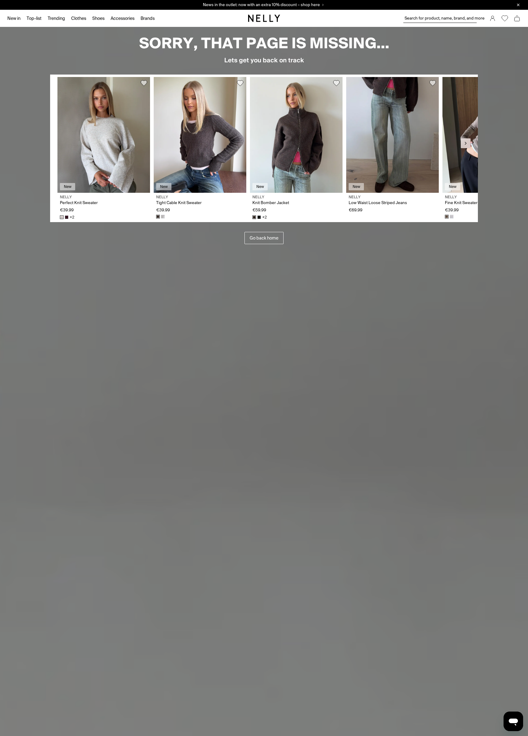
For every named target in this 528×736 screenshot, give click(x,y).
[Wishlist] (504, 18)
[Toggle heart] (144, 83)
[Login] (492, 18)
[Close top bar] (518, 4)
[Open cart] (517, 18)
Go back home (264, 238)
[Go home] (264, 18)
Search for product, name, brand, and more (441, 18)
